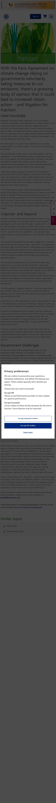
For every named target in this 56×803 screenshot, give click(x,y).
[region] (28, 401)
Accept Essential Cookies (28, 418)
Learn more (28, 432)
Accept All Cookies (28, 425)
